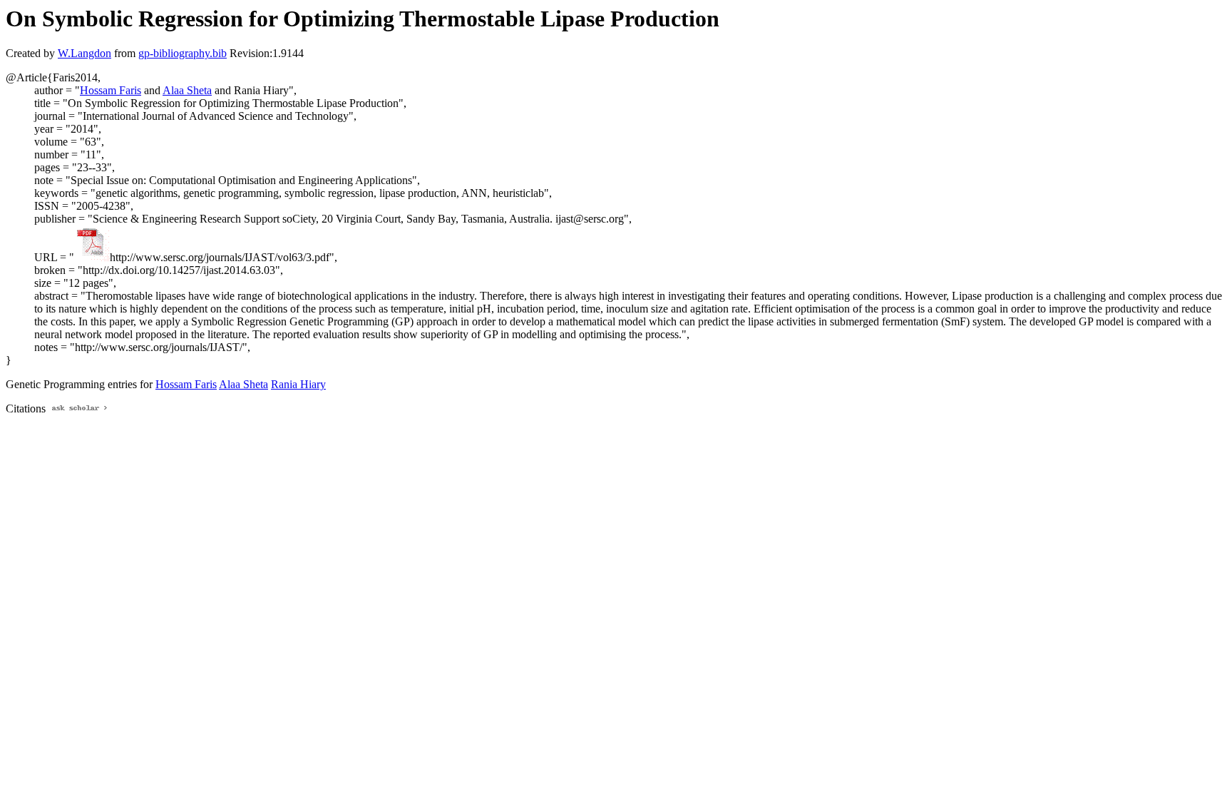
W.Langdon (84, 53)
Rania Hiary (298, 384)
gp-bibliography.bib (182, 53)
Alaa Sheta (187, 90)
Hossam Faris (110, 90)
